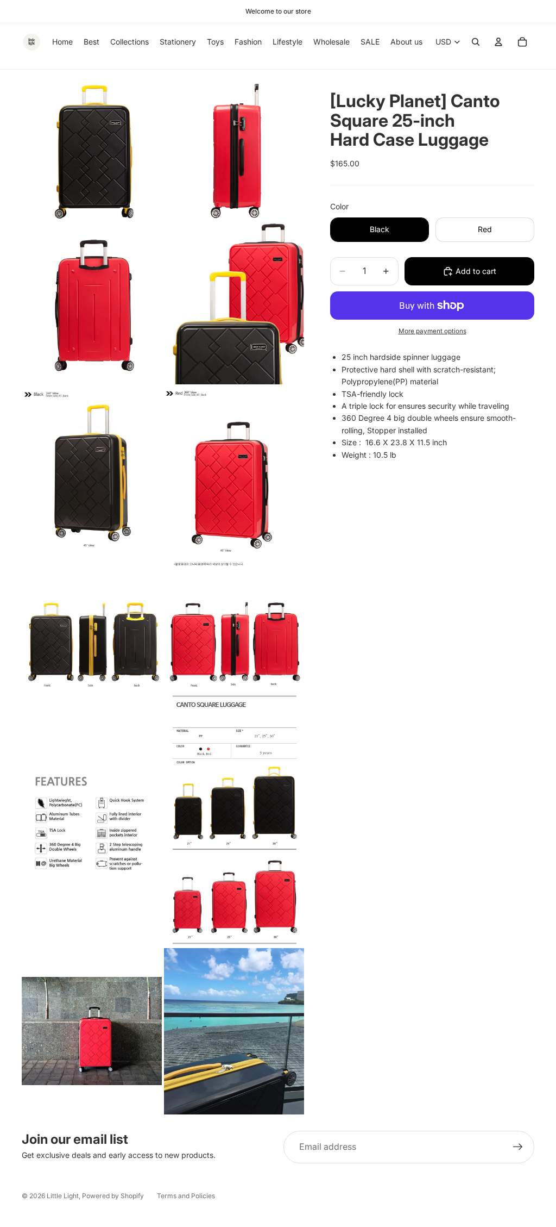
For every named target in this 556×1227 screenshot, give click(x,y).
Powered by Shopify (113, 1196)
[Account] (498, 42)
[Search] (476, 42)
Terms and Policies (186, 1196)
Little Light (63, 1196)
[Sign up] (518, 1147)
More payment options (432, 331)
